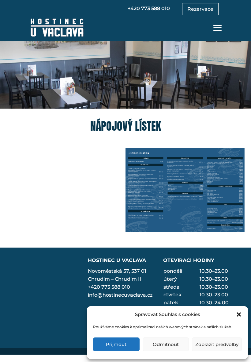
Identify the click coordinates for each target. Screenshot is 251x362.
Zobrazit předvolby (216, 344)
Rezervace (200, 9)
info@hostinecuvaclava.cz (120, 295)
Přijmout (116, 344)
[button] (239, 314)
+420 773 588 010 (149, 8)
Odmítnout (166, 344)
